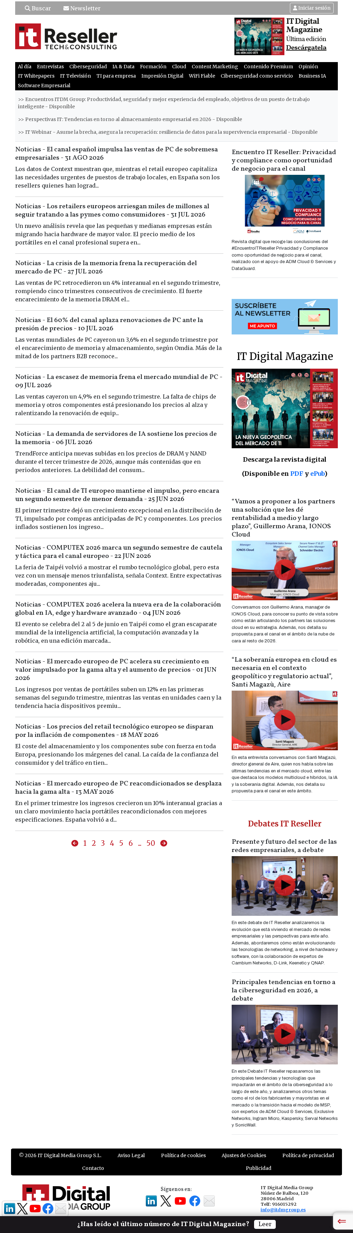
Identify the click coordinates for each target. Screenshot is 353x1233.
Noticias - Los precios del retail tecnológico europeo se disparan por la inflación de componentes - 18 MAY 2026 (114, 731)
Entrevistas (50, 66)
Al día (24, 66)
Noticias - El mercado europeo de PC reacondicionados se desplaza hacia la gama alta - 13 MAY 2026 (118, 788)
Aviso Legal (131, 1155)
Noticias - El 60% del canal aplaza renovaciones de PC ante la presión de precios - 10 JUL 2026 (109, 324)
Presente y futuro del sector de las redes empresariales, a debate (284, 846)
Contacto (93, 1168)
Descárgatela (306, 48)
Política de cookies (183, 1155)
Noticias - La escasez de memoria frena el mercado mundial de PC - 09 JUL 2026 (118, 381)
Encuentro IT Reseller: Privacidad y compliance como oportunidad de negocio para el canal (284, 161)
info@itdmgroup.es (283, 1209)
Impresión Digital (162, 76)
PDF (296, 474)
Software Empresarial (44, 85)
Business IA (312, 76)
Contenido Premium (268, 66)
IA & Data (123, 66)
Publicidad (258, 1168)
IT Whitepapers (36, 76)
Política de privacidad (308, 1155)
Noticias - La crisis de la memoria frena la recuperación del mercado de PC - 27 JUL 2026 (106, 268)
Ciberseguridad (88, 66)
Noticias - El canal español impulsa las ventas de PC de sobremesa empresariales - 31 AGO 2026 (116, 154)
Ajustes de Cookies (244, 1155)
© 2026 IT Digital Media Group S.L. (60, 1155)
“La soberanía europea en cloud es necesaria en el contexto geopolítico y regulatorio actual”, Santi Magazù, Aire (284, 672)
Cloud (179, 66)
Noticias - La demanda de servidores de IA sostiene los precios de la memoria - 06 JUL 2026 (116, 438)
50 (151, 843)
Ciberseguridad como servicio (257, 76)
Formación (153, 66)
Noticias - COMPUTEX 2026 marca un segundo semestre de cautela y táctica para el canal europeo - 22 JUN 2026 (118, 552)
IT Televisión (75, 76)
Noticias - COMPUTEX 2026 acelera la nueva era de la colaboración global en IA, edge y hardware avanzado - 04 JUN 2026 (118, 609)
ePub (317, 474)
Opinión (308, 66)
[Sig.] (164, 843)
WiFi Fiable (202, 76)
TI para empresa (116, 76)
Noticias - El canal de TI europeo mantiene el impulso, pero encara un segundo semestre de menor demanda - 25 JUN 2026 (117, 495)
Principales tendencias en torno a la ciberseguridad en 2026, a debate (283, 991)
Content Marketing (215, 66)
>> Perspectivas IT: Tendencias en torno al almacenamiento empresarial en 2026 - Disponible (130, 119)
